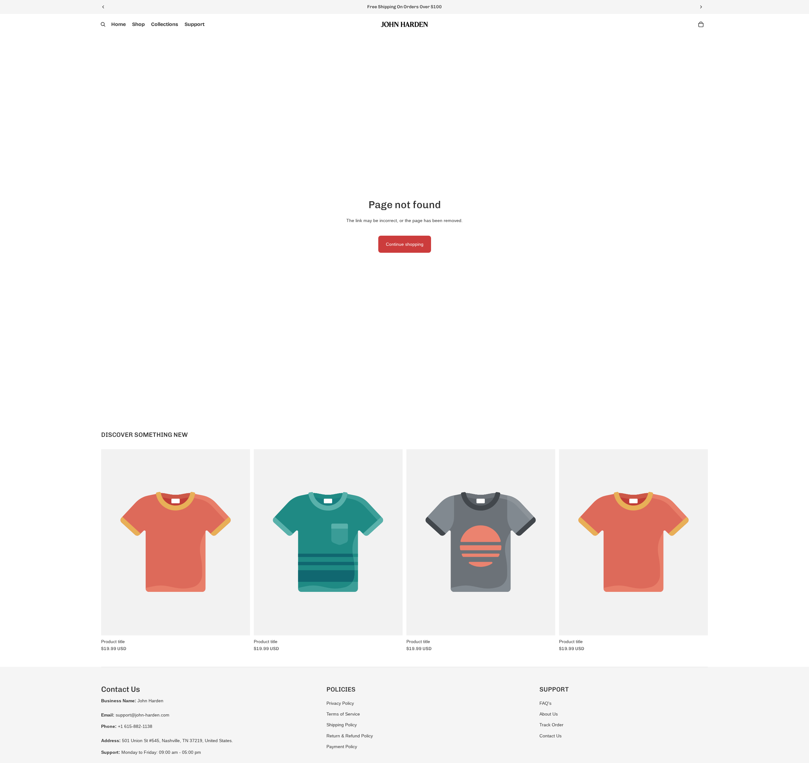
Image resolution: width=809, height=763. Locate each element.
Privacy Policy (340, 703)
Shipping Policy (341, 724)
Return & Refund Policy (349, 735)
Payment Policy (341, 746)
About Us (548, 713)
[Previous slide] (103, 7)
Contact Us (550, 735)
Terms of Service (343, 713)
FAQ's (545, 703)
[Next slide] (701, 7)
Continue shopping (404, 244)
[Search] (103, 24)
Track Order (551, 724)
